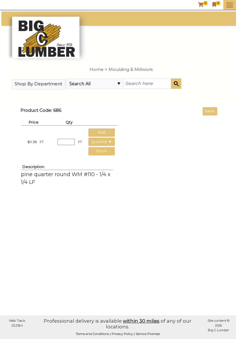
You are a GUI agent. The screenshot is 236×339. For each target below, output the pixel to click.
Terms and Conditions (93, 334)
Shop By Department (38, 83)
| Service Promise (147, 334)
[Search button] (176, 83)
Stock (101, 151)
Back (209, 111)
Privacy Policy (123, 334)
